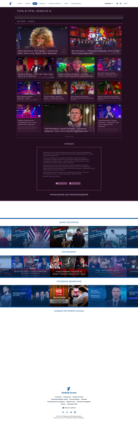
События (63, 404)
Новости (27, 3)
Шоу (35, 3)
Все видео (84, 399)
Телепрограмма (76, 3)
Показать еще (69, 136)
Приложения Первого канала (59, 399)
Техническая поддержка (84, 401)
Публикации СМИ (72, 404)
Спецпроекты (67, 397)
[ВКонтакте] (61, 183)
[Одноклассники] (74, 183)
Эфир (20, 3)
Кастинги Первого (74, 399)
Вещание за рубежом (70, 407)
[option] (30, 237)
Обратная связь (70, 401)
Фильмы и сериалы (55, 3)
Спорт (66, 3)
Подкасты (42, 3)
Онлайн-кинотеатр (78, 397)
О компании (58, 397)
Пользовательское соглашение (56, 401)
